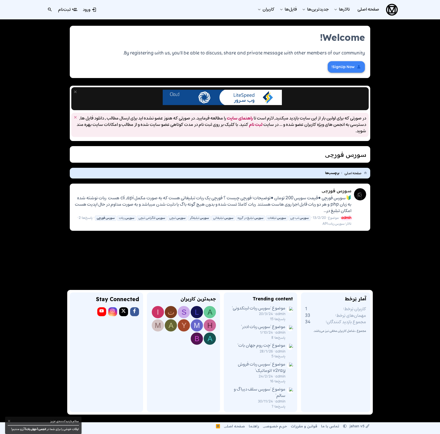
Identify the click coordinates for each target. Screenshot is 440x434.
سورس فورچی (336, 191)
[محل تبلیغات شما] (222, 104)
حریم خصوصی (275, 426)
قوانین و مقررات (304, 426)
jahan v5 (357, 426)
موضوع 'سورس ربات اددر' (263, 327)
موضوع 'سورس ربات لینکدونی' (258, 308)
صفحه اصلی (234, 426)
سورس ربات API (333, 224)
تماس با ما (330, 426)
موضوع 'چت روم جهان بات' (261, 345)
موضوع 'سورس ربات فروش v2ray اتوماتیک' (261, 368)
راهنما (254, 426)
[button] (335, 10)
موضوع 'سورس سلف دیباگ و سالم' (259, 393)
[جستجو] (50, 10)
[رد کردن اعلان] (76, 92)
